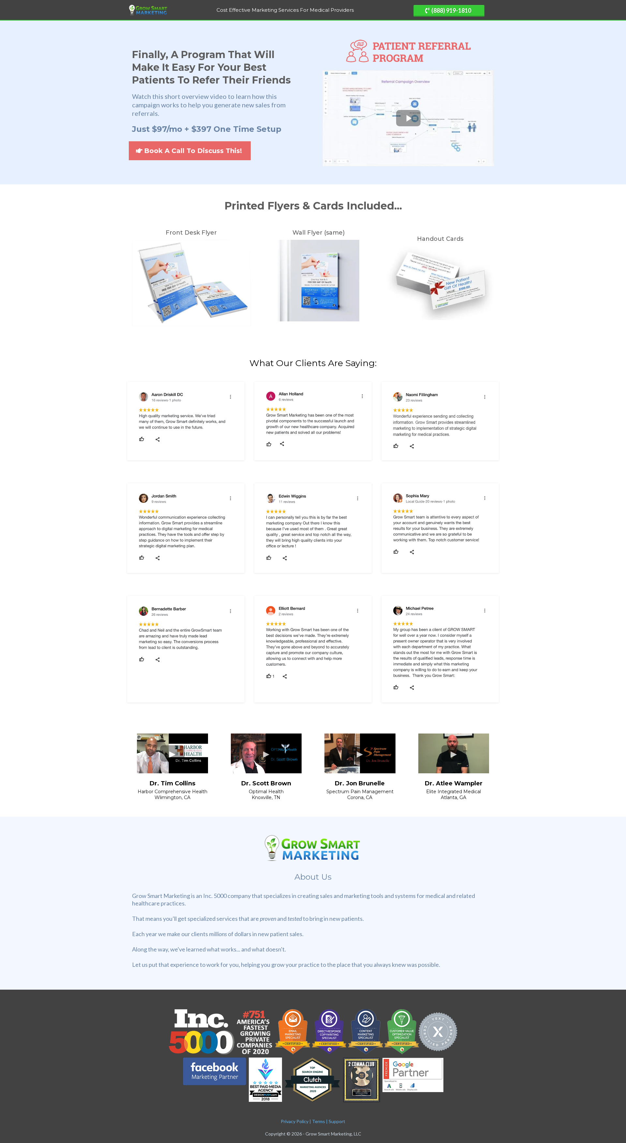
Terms (318, 1121)
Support (337, 1121)
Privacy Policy (294, 1121)
